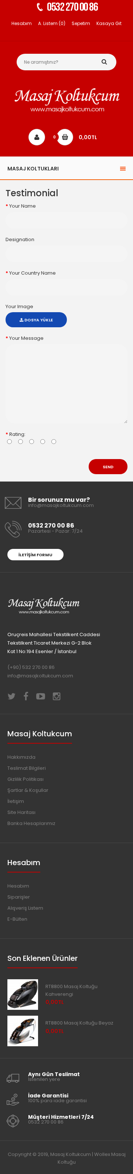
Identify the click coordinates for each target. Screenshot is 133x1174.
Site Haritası (21, 812)
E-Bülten (17, 919)
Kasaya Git (109, 23)
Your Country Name (32, 272)
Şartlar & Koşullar (27, 790)
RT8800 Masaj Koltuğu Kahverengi (71, 990)
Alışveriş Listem (25, 908)
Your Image (19, 306)
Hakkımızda (21, 757)
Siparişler (18, 896)
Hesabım (21, 23)
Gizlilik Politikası (25, 779)
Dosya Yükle (38, 320)
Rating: (17, 434)
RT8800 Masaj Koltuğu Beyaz (79, 1022)
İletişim (15, 801)
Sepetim (81, 23)
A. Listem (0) (51, 23)
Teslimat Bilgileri (26, 768)
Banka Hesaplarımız (31, 823)
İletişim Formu (35, 555)
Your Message (26, 338)
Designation (20, 239)
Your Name (22, 205)
